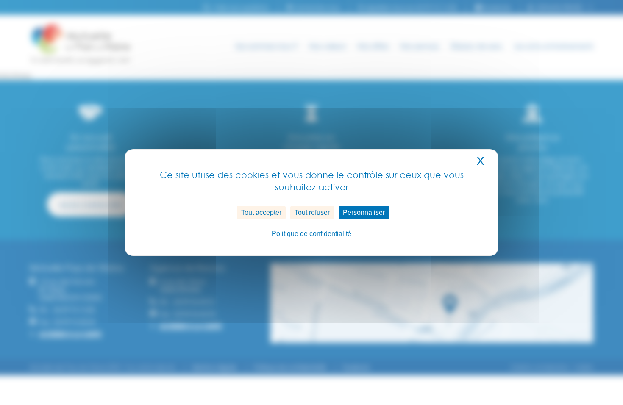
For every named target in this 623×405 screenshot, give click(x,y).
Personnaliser (364, 212)
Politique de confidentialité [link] (311, 233)
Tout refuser (312, 212)
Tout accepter (261, 212)
